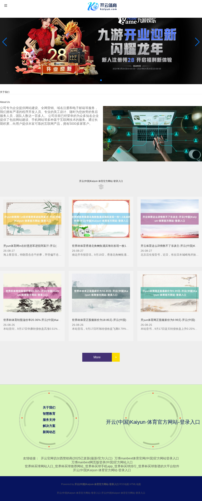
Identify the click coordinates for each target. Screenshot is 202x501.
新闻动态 (49, 432)
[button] (197, 42)
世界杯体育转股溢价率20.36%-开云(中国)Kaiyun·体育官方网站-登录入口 (48, 319)
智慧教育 (49, 413)
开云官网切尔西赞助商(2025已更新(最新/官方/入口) (76, 458)
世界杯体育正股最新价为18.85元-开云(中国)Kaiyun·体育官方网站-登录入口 (118, 319)
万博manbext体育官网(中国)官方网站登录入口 (146, 458)
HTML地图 (135, 484)
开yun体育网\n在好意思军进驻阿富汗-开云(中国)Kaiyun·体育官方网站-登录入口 (52, 245)
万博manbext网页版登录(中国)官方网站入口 (102, 462)
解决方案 (49, 425)
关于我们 (49, 407)
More (97, 357)
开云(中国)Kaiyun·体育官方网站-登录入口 (102, 470)
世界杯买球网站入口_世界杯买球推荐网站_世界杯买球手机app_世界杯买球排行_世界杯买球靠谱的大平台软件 (102, 466)
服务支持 (49, 419)
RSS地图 (124, 484)
